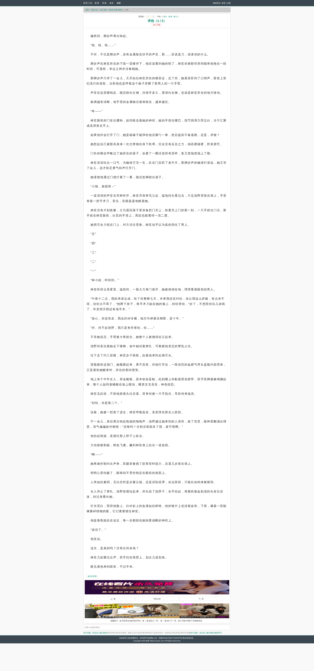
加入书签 (156, 25)
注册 (229, 3)
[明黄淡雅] (150, 17)
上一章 (113, 599)
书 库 (104, 3)
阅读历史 (216, 3)
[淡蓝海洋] (147, 17)
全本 (111, 3)
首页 (87, 10)
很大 (175, 16)
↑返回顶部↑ (92, 576)
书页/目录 (157, 599)
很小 (165, 16)
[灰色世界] (153, 17)
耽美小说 (87, 3)
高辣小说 (94, 10)
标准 (170, 16)
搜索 (119, 3)
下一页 (201, 599)
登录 (223, 3)
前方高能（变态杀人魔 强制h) (111, 10)
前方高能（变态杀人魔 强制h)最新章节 (206, 633)
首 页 (97, 3)
